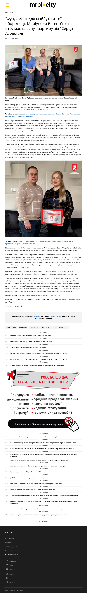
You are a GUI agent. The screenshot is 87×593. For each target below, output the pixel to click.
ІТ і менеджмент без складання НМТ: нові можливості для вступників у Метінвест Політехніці (42, 449)
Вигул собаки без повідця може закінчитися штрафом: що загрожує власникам (36, 483)
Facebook (54, 316)
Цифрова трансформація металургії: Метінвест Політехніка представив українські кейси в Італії (43, 443)
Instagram (12, 569)
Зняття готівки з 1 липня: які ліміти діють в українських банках (30, 336)
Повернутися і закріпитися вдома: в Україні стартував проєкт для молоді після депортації (39, 460)
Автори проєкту (11, 547)
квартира (23, 327)
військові (34, 327)
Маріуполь (10, 12)
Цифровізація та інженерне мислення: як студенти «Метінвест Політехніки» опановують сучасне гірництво (43, 455)
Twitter (11, 565)
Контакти (9, 543)
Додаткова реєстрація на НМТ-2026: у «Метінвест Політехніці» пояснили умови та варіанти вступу (44, 495)
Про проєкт (9, 539)
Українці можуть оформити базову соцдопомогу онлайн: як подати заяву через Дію (37, 466)
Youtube (12, 574)
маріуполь (11, 327)
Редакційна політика (13, 551)
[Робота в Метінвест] (43, 400)
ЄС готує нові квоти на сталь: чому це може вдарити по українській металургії (37, 365)
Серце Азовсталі (60, 327)
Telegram (36, 316)
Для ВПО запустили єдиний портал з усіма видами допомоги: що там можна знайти (37, 478)
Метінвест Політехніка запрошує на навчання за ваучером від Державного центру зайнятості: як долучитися (43, 502)
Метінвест (46, 327)
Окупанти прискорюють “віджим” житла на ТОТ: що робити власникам (33, 472)
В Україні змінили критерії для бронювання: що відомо (28, 347)
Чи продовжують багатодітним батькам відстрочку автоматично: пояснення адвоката (38, 509)
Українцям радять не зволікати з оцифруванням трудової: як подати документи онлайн (38, 515)
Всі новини (43, 521)
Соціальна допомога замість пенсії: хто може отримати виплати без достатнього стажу (38, 359)
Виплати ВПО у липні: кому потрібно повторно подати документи (31, 341)
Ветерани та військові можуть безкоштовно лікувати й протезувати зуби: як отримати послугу (41, 437)
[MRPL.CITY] (42, 5)
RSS (10, 578)
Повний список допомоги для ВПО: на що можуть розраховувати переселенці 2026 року (39, 353)
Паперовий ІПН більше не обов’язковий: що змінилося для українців (32, 489)
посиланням (55, 295)
